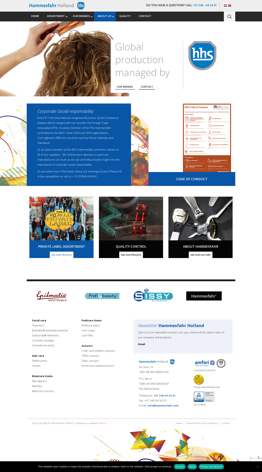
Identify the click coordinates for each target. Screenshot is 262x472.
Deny (192, 466)
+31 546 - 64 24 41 (205, 5)
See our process (62, 254)
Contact (147, 86)
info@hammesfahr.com (163, 405)
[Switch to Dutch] (225, 5)
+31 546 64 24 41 (164, 395)
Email (141, 344)
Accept (180, 466)
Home (179, 423)
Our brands (125, 86)
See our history (201, 254)
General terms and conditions (202, 423)
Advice (102, 423)
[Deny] (257, 466)
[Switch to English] (229, 5)
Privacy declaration (211, 466)
